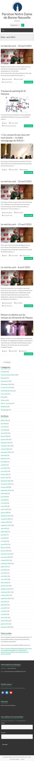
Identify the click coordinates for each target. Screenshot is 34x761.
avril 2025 (4, 468)
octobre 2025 (5, 449)
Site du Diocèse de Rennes (8, 705)
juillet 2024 (4, 493)
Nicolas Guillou (7, 79)
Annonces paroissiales (9, 126)
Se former (4, 400)
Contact (22, 759)
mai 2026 (4, 427)
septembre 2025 (6, 452)
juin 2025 (4, 462)
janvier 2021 (5, 624)
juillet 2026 (4, 420)
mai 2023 (4, 538)
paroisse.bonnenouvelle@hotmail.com (15, 671)
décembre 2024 (6, 481)
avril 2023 (4, 541)
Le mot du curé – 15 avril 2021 (16, 224)
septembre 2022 (6, 563)
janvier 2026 (5, 439)
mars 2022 (4, 579)
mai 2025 (4, 465)
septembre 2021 (6, 598)
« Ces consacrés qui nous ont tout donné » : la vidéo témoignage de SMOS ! (15, 137)
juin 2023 (4, 535)
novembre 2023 (6, 519)
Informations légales (14, 759)
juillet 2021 (4, 605)
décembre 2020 (6, 627)
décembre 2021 (6, 589)
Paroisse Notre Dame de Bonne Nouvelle (17, 15)
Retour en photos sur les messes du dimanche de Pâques (17, 316)
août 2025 (4, 455)
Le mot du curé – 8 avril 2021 (15, 267)
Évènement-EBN (6, 384)
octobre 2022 (5, 560)
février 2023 (4, 547)
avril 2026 (4, 430)
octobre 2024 (5, 487)
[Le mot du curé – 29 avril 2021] (17, 50)
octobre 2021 (5, 595)
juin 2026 (4, 423)
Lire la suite (28, 82)
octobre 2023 (5, 522)
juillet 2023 (4, 531)
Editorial (3, 378)
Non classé (4, 394)
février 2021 (4, 620)
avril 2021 (4, 614)
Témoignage (24, 169)
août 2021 (4, 601)
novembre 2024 (6, 484)
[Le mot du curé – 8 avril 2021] (17, 271)
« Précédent (7, 362)
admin (5, 123)
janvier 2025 (5, 477)
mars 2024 (4, 506)
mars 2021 (4, 617)
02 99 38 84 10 (12, 668)
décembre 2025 (6, 442)
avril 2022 (4, 576)
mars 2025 (4, 471)
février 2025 (4, 474)
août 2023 (4, 528)
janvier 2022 (5, 586)
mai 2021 (4, 611)
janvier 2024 (5, 512)
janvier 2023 (5, 551)
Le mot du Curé (7, 82)
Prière (3, 397)
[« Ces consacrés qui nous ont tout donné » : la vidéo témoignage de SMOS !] (17, 144)
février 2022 (4, 582)
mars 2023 (4, 544)
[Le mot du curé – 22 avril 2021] (17, 185)
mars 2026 (4, 433)
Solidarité (4, 406)
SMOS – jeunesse (6, 403)
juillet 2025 (4, 458)
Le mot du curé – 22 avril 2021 (16, 181)
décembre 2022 (6, 554)
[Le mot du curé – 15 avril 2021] (17, 228)
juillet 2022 (4, 566)
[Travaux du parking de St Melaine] (17, 98)
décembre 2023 (6, 516)
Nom (3, 723)
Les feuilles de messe (7, 390)
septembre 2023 (6, 525)
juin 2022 (4, 570)
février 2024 (4, 509)
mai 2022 (4, 573)
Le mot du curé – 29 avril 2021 (16, 45)
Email (3, 732)
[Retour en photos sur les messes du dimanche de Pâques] (17, 321)
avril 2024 (4, 503)
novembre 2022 (6, 557)
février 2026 (4, 436)
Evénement (24, 351)
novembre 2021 (6, 592)
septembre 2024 (6, 490)
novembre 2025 (6, 446)
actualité (3, 371)
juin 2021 (4, 608)
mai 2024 (4, 500)
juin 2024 (4, 496)
